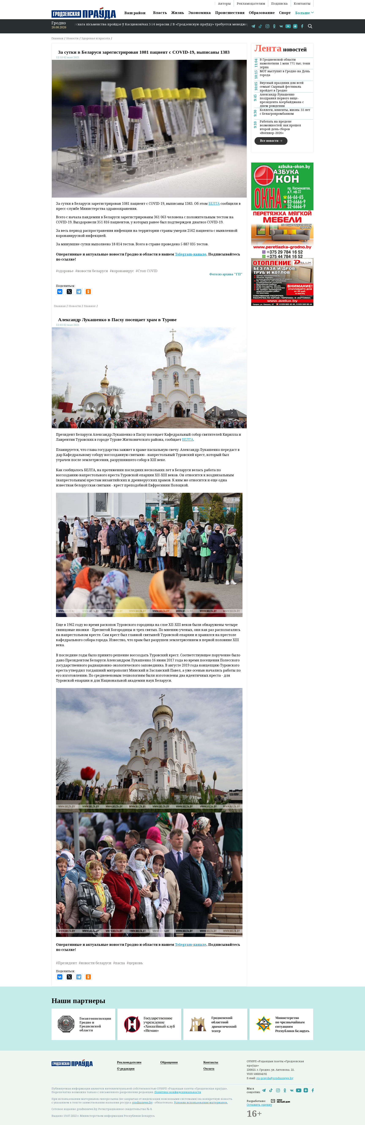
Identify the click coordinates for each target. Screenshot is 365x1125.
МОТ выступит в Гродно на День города (285, 73)
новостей (281, 49)
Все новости (269, 140)
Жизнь (177, 12)
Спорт (285, 12)
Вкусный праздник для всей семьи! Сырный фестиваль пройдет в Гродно (282, 86)
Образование (262, 12)
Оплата (208, 1068)
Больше (302, 13)
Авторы (224, 3)
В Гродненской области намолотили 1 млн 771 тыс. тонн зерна (285, 63)
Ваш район (135, 12)
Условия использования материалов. (201, 1102)
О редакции (126, 1068)
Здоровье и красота (96, 38)
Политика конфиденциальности (177, 1092)
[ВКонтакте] (60, 291)
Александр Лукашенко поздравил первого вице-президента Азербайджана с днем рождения (282, 100)
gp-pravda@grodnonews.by (274, 1078)
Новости (72, 38)
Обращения (169, 1062)
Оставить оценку (259, 1105)
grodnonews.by (142, 1102)
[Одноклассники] (88, 291)
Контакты (302, 3)
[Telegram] (79, 291)
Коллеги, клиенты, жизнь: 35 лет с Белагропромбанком (285, 112)
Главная (57, 38)
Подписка (279, 3)
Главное (90, 306)
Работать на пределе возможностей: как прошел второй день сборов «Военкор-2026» (280, 127)
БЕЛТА (214, 203)
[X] (69, 291)
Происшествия (229, 12)
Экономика (199, 12)
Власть (160, 12)
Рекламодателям (251, 3)
